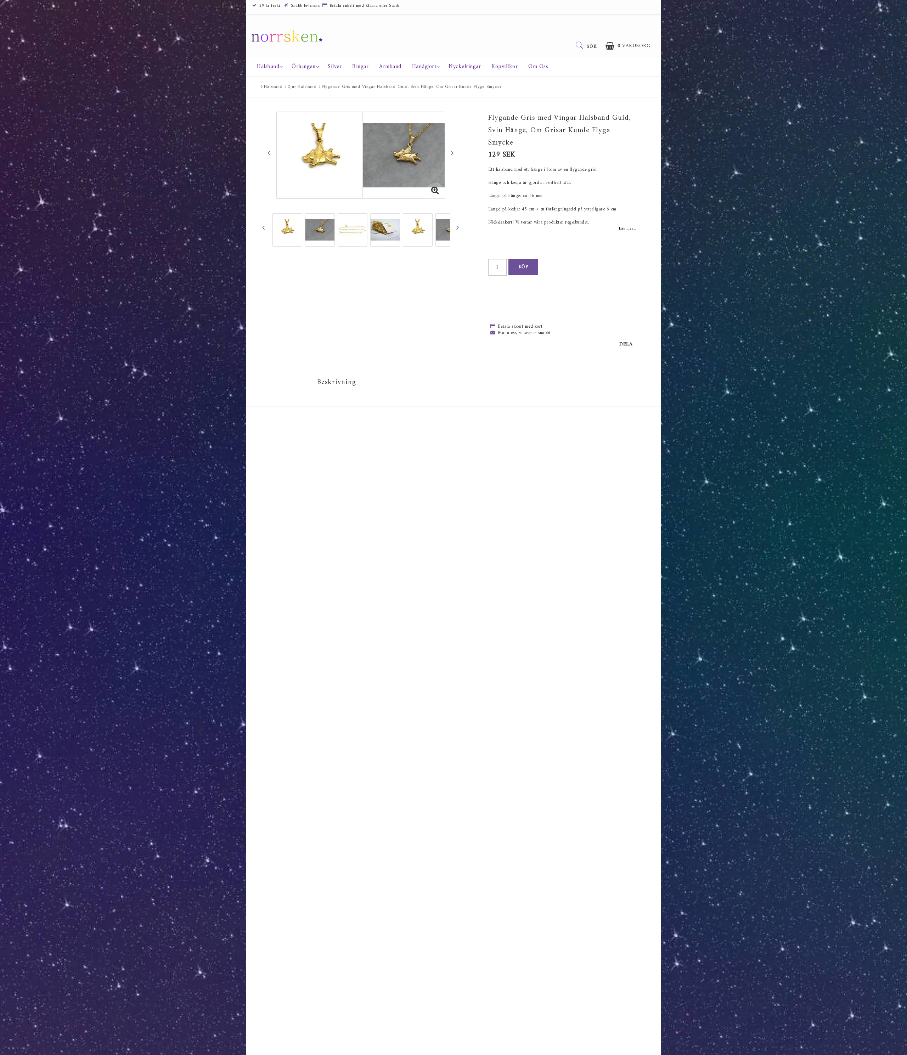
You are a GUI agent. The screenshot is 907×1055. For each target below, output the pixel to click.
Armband (390, 67)
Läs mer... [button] (627, 228)
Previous (268, 152)
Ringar (360, 67)
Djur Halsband (302, 87)
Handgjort (424, 67)
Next (452, 152)
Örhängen (303, 67)
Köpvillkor (504, 67)
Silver (335, 67)
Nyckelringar (465, 67)
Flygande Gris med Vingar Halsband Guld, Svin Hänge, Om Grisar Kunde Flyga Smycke (412, 87)
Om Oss (538, 67)
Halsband (268, 67)
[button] (628, 45)
